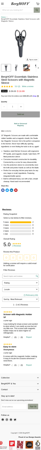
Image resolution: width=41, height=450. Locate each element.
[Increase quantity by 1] (21, 107)
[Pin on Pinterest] (16, 190)
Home (3, 17)
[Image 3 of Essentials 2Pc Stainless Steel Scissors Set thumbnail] (26, 67)
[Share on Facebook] (3, 190)
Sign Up (33, 406)
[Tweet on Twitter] (7, 190)
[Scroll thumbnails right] (38, 68)
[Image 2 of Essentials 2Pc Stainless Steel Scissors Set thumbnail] (16, 67)
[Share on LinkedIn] (11, 190)
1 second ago (20, 124)
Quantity (4, 102)
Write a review (27, 86)
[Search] (37, 10)
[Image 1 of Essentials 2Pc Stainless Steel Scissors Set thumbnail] (6, 67)
